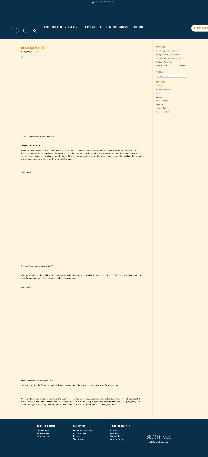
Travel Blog (36, 52)
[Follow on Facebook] (21, 30)
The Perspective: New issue (168, 51)
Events (76, 436)
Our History (43, 430)
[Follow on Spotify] (34, 30)
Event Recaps (162, 101)
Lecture (159, 104)
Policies (114, 433)
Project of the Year (164, 62)
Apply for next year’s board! (168, 55)
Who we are (43, 433)
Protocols (115, 436)
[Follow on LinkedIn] (27, 30)
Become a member (83, 430)
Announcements (163, 90)
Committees (79, 433)
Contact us (78, 439)
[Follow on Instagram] (14, 30)
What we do (43, 436)
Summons (115, 430)
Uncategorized (162, 112)
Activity (159, 86)
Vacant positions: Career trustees (170, 66)
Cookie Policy (117, 439)
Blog (108, 27)
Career (159, 97)
